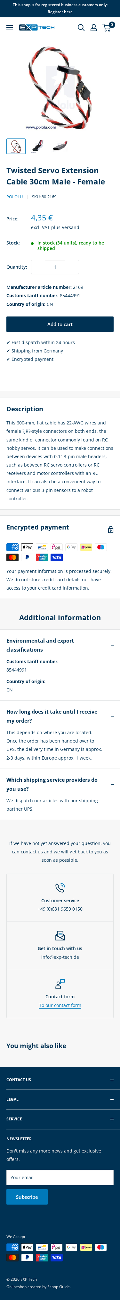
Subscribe (27, 1197)
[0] (107, 27)
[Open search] (81, 27)
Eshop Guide (58, 1286)
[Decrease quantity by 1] (38, 267)
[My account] (94, 27)
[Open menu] (9, 27)
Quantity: (16, 267)
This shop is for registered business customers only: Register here (60, 8)
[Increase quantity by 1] (72, 267)
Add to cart (60, 324)
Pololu (14, 197)
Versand (70, 227)
